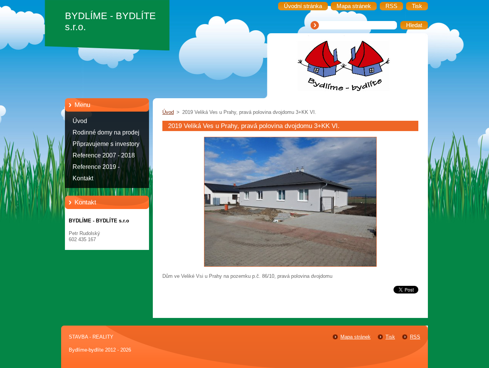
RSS (415, 337)
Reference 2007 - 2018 (104, 155)
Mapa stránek (355, 337)
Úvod (80, 121)
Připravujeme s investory (106, 144)
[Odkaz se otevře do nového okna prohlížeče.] (290, 267)
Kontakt (83, 178)
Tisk (390, 337)
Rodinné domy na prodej (106, 132)
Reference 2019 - (96, 167)
